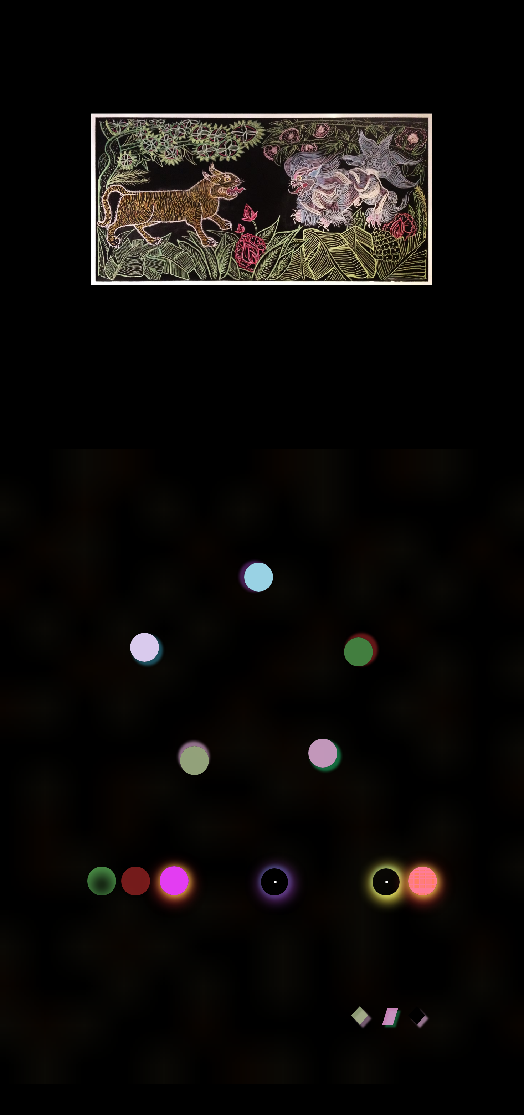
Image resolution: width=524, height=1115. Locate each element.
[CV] (101, 881)
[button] (258, 577)
